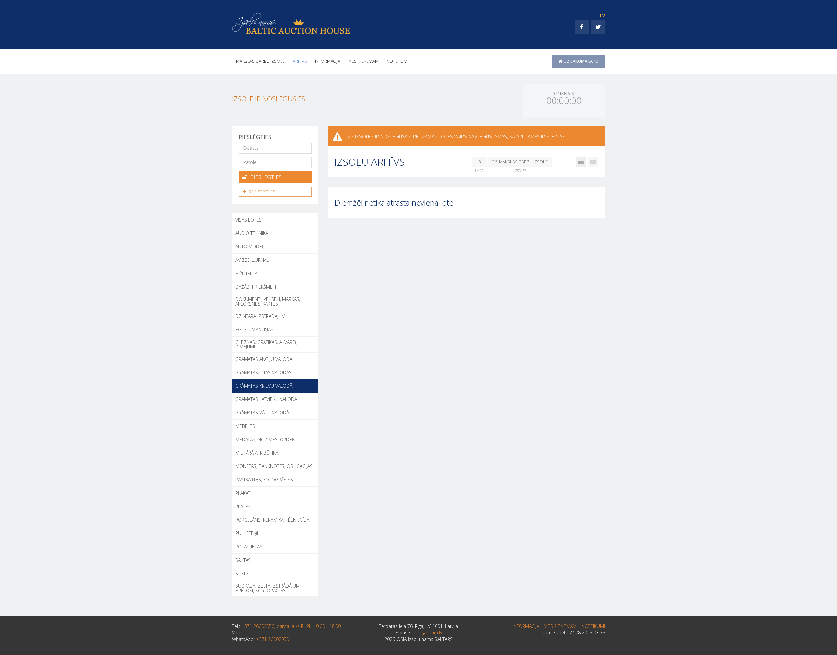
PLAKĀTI (243, 493)
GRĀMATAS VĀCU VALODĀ (262, 413)
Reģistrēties (262, 191)
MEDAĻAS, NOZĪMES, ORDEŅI (265, 439)
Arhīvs (300, 61)
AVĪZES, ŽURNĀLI (252, 260)
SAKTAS (243, 560)
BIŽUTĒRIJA (246, 273)
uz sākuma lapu (580, 61)
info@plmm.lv (428, 633)
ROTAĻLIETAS (248, 547)
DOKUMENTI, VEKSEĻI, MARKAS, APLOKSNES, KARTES (267, 301)
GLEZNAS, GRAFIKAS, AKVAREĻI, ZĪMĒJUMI (267, 344)
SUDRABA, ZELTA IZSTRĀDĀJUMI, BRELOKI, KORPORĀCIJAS (268, 588)
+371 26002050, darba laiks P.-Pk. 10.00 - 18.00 (291, 626)
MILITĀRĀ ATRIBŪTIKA (256, 453)
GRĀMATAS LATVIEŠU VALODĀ (266, 399)
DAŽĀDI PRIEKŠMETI (255, 287)
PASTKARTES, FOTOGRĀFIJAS (264, 480)
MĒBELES (245, 426)
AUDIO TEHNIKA (251, 233)
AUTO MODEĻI (250, 247)
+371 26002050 (272, 639)
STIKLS (242, 573)
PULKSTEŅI (246, 533)
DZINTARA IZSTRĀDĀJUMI (260, 316)
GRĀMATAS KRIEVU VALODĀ (263, 386)
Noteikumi (397, 61)
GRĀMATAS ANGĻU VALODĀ (263, 359)
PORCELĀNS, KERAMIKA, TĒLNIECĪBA (272, 520)
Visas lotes (248, 220)
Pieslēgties (266, 177)
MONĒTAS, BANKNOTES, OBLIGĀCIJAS (274, 466)
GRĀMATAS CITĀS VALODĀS (263, 372)
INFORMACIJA (327, 61)
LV (602, 16)
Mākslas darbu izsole (260, 61)
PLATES (242, 506)
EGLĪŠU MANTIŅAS (254, 330)
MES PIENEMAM (363, 61)
